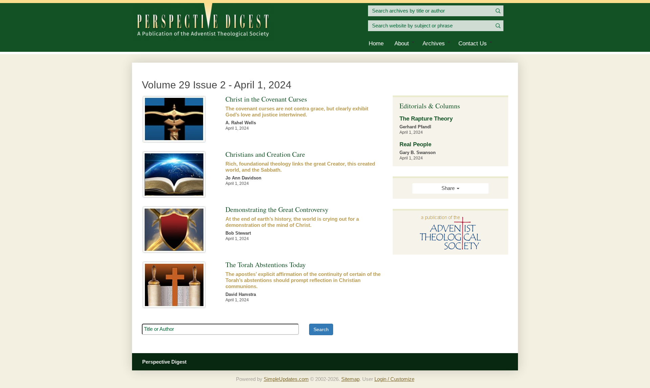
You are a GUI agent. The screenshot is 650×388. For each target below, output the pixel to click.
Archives (433, 43)
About (401, 43)
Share (448, 188)
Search (321, 329)
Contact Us (472, 43)
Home (376, 43)
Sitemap (350, 379)
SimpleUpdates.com (286, 379)
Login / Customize (394, 379)
